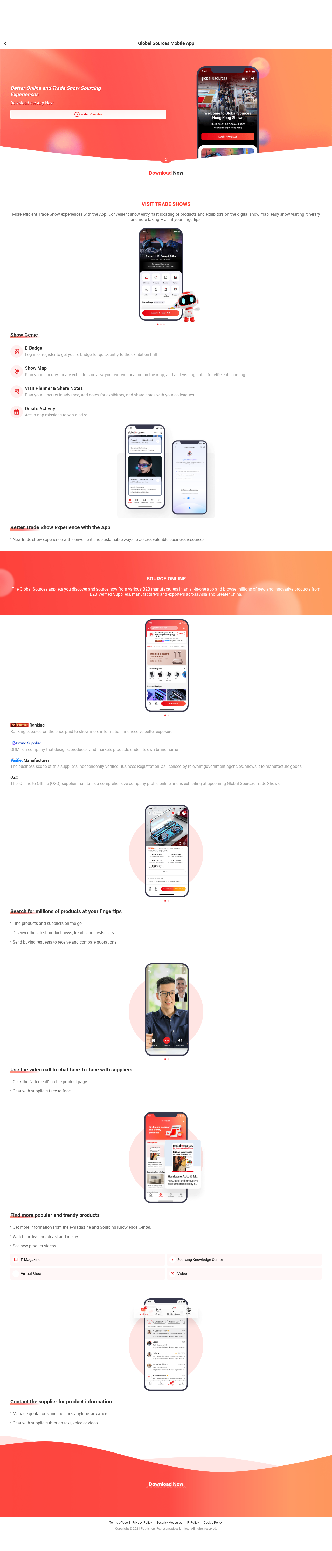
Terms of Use (118, 1522)
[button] (158, 324)
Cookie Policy (213, 1522)
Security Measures (169, 1522)
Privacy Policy (142, 1522)
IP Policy (193, 1522)
